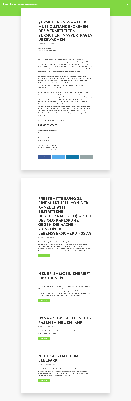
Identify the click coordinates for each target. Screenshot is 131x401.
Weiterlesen (44, 300)
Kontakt (107, 4)
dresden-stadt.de (9, 4)
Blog (101, 4)
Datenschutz (122, 4)
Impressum (113, 4)
